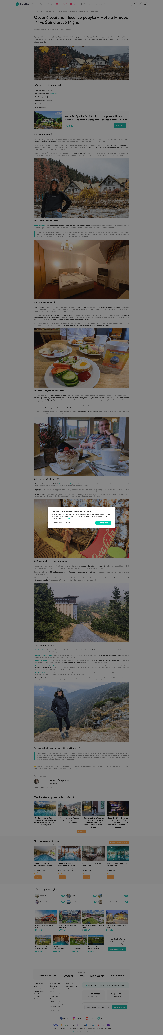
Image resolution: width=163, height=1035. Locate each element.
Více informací (66, 518)
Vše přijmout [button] (103, 523)
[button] (61, 523)
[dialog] (81, 517)
